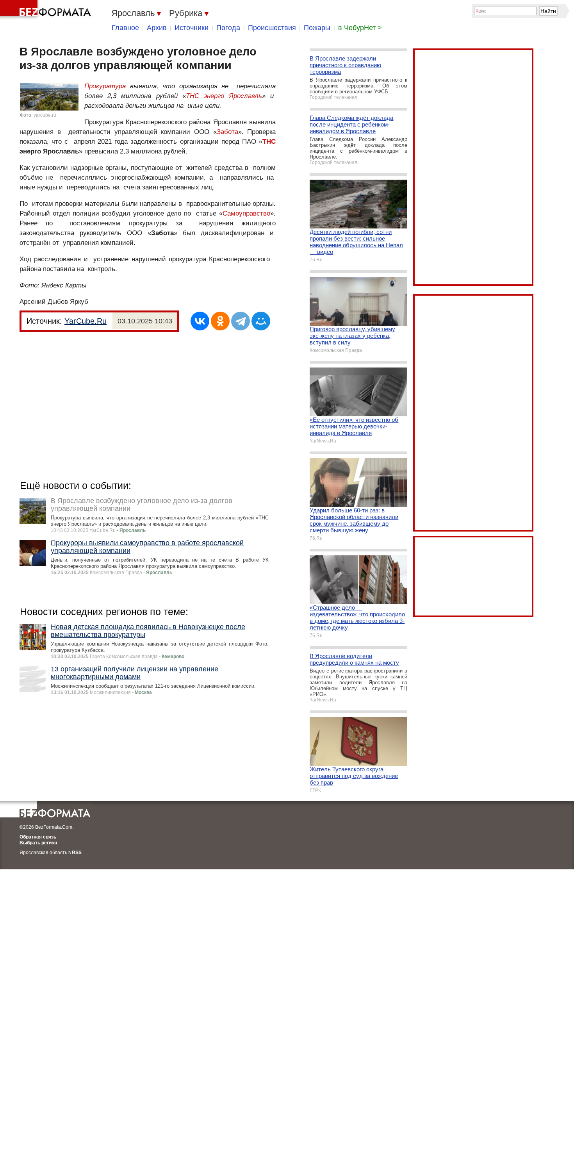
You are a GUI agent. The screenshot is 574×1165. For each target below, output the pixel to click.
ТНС (269, 141)
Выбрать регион (38, 843)
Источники (192, 28)
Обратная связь (38, 837)
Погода (228, 28)
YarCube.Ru (85, 321)
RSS (77, 852)
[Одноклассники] (220, 321)
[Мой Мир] (260, 321)
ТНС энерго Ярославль (224, 96)
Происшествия (272, 28)
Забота (227, 132)
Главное (125, 28)
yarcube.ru (45, 115)
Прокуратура (105, 86)
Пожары (317, 28)
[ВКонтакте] (200, 321)
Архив (157, 28)
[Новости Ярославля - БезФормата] (47, 10)
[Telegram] (240, 321)
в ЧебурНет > (360, 28)
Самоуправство (246, 213)
